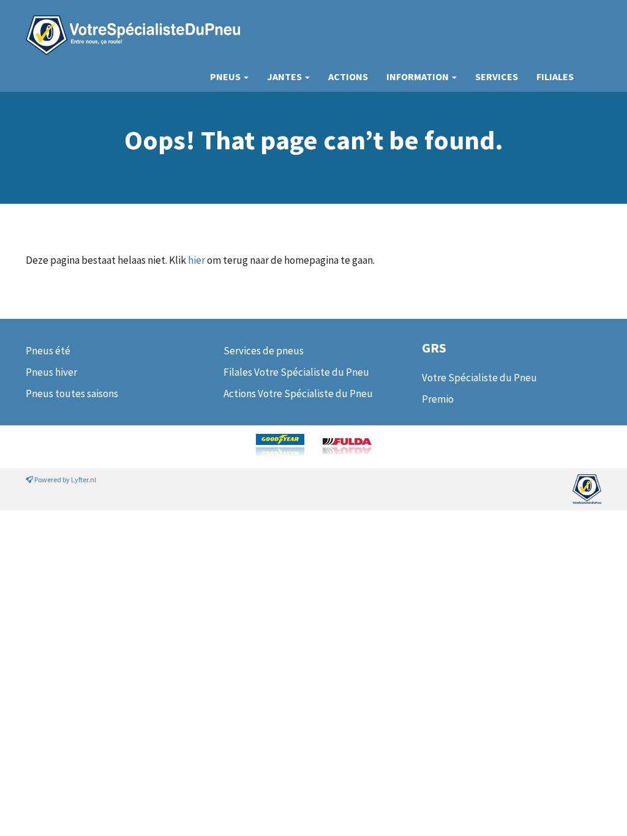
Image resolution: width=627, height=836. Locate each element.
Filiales (555, 76)
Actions (348, 76)
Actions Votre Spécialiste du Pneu (298, 393)
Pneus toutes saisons (72, 393)
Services (496, 76)
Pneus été (48, 350)
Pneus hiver (51, 372)
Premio (438, 399)
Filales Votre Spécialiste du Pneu (296, 372)
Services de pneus (263, 350)
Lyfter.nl (83, 479)
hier (196, 260)
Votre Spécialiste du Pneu (479, 377)
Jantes (285, 76)
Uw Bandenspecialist (128, 23)
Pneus (226, 76)
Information (418, 76)
